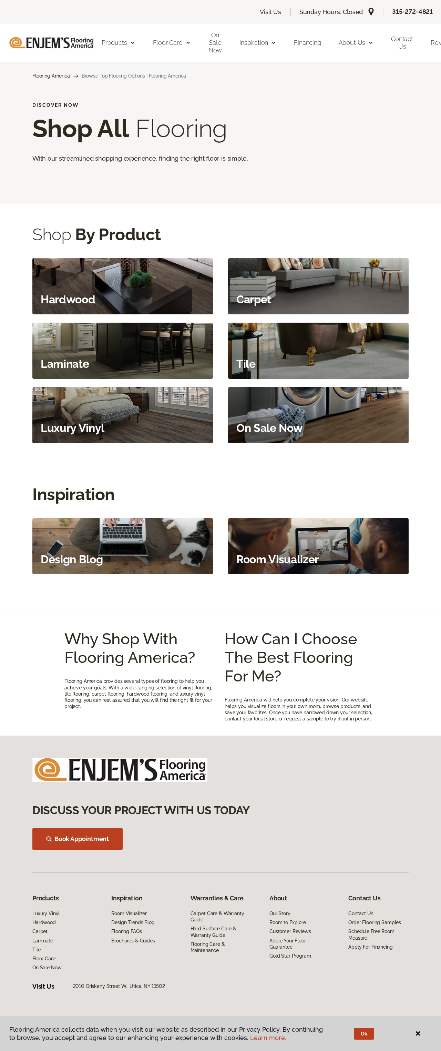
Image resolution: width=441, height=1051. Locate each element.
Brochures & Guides (133, 940)
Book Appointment (81, 838)
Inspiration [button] (253, 42)
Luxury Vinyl (46, 913)
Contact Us (402, 42)
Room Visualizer (129, 913)
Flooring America (51, 76)
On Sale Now (215, 42)
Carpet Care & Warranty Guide (217, 916)
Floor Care (43, 958)
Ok (364, 1034)
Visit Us (270, 12)
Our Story (279, 913)
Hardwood (44, 922)
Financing (307, 42)
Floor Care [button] (168, 42)
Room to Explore (287, 922)
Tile (36, 949)
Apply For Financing (370, 947)
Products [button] (114, 42)
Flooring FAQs (126, 931)
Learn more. (268, 1037)
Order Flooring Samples (374, 922)
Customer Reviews (290, 931)
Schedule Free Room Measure (371, 934)
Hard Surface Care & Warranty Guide (213, 932)
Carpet (40, 931)
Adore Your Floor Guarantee (287, 944)
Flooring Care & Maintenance (208, 947)
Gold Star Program (290, 956)
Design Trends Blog (132, 922)
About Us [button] (352, 42)
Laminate (42, 940)
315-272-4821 (412, 11)
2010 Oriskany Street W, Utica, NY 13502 (119, 986)
